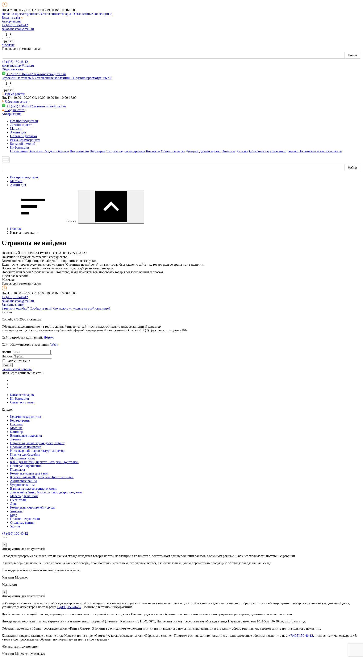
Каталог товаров (22, 395)
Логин (6, 352)
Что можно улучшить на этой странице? (81, 308)
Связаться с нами (22, 402)
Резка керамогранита (25, 140)
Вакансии (36, 151)
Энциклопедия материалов (125, 151)
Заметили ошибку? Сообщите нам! (27, 308)
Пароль (7, 356)
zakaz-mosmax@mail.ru (18, 29)
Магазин (16, 128)
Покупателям (79, 151)
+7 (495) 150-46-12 (15, 25)
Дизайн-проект (21, 125)
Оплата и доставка (23, 136)
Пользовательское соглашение (320, 151)
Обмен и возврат (173, 151)
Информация (19, 398)
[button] (12, 17)
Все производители (24, 121)
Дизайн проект (210, 151)
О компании (19, 151)
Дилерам (192, 151)
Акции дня (18, 132)
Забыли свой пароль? (17, 369)
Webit (54, 344)
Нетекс (49, 337)
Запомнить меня (18, 361)
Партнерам (97, 151)
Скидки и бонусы (56, 151)
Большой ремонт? (23, 143)
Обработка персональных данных (273, 151)
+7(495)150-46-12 (69, 607)
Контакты (153, 151)
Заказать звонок (13, 304)
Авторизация (11, 21)
